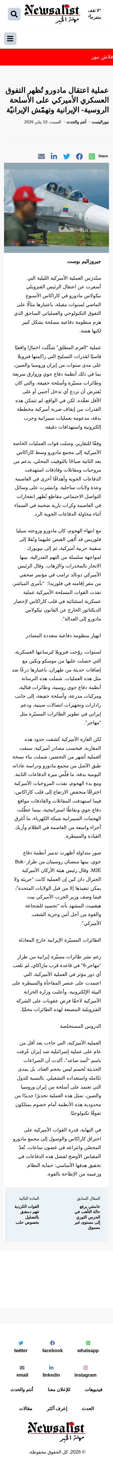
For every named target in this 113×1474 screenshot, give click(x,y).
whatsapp (88, 1350)
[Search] (14, 14)
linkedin (51, 1375)
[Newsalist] (52, 14)
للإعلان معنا (59, 1389)
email (22, 1375)
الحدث (88, 1408)
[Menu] (10, 38)
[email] (41, 157)
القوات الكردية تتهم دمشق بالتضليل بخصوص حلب (26, 1214)
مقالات (25, 1408)
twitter (21, 1350)
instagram (85, 1375)
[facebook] (79, 157)
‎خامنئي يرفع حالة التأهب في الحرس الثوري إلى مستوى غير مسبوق (87, 1216)
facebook (52, 1350)
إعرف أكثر (57, 1408)
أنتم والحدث (21, 1389)
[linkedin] (53, 157)
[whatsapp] (91, 157)
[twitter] (66, 157)
